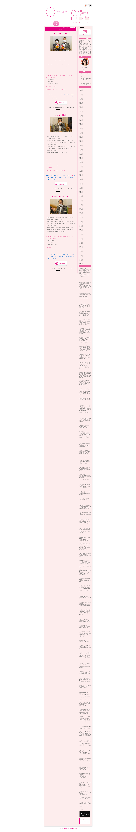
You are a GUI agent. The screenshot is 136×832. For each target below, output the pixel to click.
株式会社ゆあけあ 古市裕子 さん (84, 677)
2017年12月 (81, 225)
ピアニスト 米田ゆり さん (83, 499)
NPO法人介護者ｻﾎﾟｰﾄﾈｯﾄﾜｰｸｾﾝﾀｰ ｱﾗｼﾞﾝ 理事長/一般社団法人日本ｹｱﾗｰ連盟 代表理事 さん (85, 455)
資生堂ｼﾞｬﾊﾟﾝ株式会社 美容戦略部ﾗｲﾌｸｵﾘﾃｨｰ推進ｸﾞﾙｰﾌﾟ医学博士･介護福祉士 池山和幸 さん (85, 594)
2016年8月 (81, 246)
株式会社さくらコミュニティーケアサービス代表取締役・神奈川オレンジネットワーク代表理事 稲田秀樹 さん (85, 383)
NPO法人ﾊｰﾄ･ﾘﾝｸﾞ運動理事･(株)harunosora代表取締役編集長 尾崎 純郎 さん (84, 753)
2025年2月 (81, 112)
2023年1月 (81, 145)
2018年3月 (81, 221)
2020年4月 (81, 188)
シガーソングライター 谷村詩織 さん (84, 743)
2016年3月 (81, 252)
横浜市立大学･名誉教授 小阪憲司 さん (84, 728)
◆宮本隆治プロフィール (51, 86)
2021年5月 (81, 171)
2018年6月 (81, 217)
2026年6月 (81, 91)
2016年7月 (81, 247)
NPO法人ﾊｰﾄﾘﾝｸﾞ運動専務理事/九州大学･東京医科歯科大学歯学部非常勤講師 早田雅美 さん (85, 617)
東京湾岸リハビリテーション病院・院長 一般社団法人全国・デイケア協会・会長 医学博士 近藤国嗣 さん (84, 573)
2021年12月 (81, 162)
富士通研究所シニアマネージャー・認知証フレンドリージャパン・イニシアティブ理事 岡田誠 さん (85, 792)
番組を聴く (61, 103)
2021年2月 (81, 175)
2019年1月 (81, 208)
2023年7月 (81, 137)
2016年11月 (81, 242)
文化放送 (88, 5)
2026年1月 (81, 98)
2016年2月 (81, 254)
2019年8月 (81, 199)
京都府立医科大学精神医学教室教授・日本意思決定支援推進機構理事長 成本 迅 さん (84, 298)
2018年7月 (81, 216)
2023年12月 (81, 131)
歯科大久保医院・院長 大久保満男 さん (85, 797)
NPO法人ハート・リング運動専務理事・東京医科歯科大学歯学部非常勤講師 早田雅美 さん (84, 389)
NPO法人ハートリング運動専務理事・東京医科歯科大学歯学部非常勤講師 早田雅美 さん (84, 529)
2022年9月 (81, 150)
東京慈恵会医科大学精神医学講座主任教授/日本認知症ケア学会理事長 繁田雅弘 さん (84, 412)
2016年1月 (81, 255)
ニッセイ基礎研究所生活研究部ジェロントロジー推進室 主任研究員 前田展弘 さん (85, 563)
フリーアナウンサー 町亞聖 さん (84, 463)
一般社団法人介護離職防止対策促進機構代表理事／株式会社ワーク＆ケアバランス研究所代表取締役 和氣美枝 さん (85, 452)
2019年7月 (81, 200)
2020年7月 (81, 184)
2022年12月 (81, 146)
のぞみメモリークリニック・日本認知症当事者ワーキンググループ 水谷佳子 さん (84, 780)
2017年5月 (81, 234)
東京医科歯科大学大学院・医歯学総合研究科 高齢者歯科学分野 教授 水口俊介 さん (85, 721)
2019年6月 (81, 201)
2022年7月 (81, 153)
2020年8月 (81, 183)
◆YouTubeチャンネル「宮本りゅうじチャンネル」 (56, 89)
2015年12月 (81, 256)
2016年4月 (81, 251)
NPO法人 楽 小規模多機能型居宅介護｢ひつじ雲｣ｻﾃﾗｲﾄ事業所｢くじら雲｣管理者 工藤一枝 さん (84, 690)
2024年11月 (81, 116)
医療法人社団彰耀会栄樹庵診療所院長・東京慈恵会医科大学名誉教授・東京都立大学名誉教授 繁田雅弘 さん (85, 294)
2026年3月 (81, 95)
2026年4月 (81, 94)
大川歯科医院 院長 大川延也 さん (84, 625)
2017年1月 (81, 239)
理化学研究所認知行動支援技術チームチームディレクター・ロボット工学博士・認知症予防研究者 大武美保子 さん (85, 314)
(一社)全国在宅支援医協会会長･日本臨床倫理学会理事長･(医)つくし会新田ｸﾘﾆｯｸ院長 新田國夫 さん (85, 544)
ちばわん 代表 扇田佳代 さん (83, 569)
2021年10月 (81, 165)
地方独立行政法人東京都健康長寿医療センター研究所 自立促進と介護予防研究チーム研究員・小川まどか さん (84, 696)
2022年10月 (81, 149)
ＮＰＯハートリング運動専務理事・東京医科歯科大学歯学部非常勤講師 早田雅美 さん (84, 461)
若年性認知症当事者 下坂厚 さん (84, 427)
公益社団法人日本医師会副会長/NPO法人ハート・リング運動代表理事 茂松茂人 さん (85, 416)
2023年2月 (81, 144)
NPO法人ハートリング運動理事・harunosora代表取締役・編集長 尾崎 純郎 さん (85, 679)
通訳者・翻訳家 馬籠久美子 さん (84, 794)
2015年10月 (81, 259)
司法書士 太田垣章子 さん (83, 365)
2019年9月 (81, 197)
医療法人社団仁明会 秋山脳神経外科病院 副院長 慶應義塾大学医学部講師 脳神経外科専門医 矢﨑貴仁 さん (85, 482)
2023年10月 (81, 133)
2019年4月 (81, 204)
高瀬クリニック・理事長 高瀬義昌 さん (85, 641)
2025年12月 (81, 99)
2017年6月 (81, 233)
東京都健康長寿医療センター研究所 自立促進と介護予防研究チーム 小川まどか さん (84, 535)
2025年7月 (81, 106)
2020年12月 (81, 178)
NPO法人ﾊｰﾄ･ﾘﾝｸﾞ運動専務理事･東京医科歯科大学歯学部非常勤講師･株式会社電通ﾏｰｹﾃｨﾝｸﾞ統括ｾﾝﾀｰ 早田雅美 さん (85, 342)
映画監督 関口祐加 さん (82, 640)
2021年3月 (81, 174)
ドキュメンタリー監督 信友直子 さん (84, 450)
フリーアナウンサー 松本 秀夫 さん (84, 694)
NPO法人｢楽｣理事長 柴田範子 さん (84, 802)
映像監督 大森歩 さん (82, 474)
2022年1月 (81, 161)
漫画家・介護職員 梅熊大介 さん (84, 769)
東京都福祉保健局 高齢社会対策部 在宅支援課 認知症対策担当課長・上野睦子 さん (85, 710)
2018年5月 (81, 218)
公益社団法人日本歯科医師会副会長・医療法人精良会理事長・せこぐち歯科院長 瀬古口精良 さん (85, 291)
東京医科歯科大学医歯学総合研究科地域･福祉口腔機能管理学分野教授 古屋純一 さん (85, 661)
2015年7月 (81, 263)
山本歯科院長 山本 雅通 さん (83, 687)
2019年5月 (81, 203)
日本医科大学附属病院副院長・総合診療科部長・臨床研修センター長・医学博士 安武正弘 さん (85, 566)
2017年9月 (81, 229)
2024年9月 (81, 119)
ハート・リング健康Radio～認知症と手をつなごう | (70, 14)
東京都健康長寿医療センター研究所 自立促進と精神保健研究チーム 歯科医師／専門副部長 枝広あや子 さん (84, 329)
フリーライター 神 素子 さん (83, 619)
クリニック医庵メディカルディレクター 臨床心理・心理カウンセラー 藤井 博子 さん (85, 745)
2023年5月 (81, 140)
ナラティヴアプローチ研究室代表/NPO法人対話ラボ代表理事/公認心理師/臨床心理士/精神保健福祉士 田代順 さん (85, 349)
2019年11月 (81, 195)
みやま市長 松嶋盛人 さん (83, 541)
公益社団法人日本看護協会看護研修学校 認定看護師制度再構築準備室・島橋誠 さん (84, 700)
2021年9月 (81, 166)
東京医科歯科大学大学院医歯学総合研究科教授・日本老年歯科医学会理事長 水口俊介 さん (84, 367)
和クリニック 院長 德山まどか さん (84, 498)
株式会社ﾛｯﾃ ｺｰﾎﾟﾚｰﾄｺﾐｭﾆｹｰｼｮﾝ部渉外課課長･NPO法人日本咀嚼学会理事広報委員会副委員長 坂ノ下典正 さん (85, 373)
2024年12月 (81, 115)
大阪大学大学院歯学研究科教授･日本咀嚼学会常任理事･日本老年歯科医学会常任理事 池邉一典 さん (85, 376)
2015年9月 (81, 260)
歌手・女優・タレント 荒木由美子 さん (85, 673)
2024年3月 (81, 127)
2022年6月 (81, 154)
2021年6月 (81, 170)
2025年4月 (81, 110)
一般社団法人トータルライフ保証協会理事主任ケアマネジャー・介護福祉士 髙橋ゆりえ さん (84, 355)
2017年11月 (81, 226)
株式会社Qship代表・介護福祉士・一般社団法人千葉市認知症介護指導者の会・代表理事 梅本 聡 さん (85, 283)
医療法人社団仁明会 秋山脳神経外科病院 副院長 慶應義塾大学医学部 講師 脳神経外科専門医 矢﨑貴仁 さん (85, 476)
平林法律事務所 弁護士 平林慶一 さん (84, 596)
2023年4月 (81, 141)
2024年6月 (81, 123)
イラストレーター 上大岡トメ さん (84, 345)
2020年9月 (81, 182)
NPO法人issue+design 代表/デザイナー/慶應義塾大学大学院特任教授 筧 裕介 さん (85, 437)
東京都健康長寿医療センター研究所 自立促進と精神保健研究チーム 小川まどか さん (84, 621)
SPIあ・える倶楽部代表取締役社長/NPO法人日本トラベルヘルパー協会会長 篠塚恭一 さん (84, 434)
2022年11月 (81, 148)
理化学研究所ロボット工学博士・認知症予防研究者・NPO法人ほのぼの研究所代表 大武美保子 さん (85, 363)
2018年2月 (81, 222)
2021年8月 (81, 167)
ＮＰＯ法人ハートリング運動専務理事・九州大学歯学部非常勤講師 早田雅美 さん (84, 653)
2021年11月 (81, 163)
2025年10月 (81, 102)
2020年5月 (81, 187)
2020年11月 (81, 179)
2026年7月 (81, 90)
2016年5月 (81, 250)
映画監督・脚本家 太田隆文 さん (84, 296)
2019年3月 (81, 205)
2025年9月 (81, 103)
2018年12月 (81, 209)
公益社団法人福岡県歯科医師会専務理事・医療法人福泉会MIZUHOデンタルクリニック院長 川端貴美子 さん (85, 275)
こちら (72, 94)
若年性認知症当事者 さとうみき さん (84, 398)
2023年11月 (81, 132)
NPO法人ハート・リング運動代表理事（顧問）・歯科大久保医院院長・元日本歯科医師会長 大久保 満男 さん (85, 741)
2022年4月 (81, 157)
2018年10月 (81, 212)
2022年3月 (81, 158)
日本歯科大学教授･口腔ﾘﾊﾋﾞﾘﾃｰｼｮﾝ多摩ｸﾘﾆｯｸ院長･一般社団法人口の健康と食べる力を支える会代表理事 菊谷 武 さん (85, 409)
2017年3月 (81, 237)
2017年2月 (81, 238)
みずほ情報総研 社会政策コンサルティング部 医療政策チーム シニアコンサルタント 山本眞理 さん (84, 774)
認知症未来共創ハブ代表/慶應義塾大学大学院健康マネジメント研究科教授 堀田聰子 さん (84, 441)
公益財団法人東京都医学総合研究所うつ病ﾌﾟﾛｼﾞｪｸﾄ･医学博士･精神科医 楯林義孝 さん (84, 588)
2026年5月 (81, 93)
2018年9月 (81, 213)
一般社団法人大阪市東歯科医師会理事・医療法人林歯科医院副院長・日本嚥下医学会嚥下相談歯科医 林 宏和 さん (85, 403)
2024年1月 (81, 129)
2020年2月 (81, 191)
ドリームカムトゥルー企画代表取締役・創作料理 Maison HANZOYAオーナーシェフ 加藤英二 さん (85, 406)
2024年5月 (81, 124)
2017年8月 (81, 230)
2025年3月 (81, 111)
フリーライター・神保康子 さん (84, 798)
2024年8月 (81, 120)
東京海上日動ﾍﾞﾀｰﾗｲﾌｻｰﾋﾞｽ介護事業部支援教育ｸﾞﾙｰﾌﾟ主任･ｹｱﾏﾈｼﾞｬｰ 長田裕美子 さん (85, 664)
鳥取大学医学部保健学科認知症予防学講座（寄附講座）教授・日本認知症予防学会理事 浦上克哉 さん (85, 302)
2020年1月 (81, 192)
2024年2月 (81, 128)
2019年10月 (81, 196)
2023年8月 (81, 136)
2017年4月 (81, 235)
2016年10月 (81, 243)
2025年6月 (81, 107)
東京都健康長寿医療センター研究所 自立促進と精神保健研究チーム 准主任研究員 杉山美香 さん (84, 332)
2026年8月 (81, 89)
